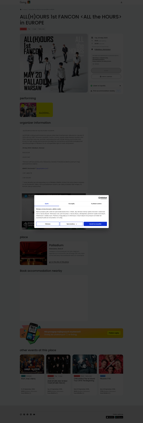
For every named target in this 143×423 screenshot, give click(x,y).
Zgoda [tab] (47, 203)
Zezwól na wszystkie (95, 224)
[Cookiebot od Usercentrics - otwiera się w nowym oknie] (99, 198)
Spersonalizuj (71, 224)
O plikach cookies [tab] (96, 203)
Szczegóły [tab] (72, 203)
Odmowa (47, 224)
